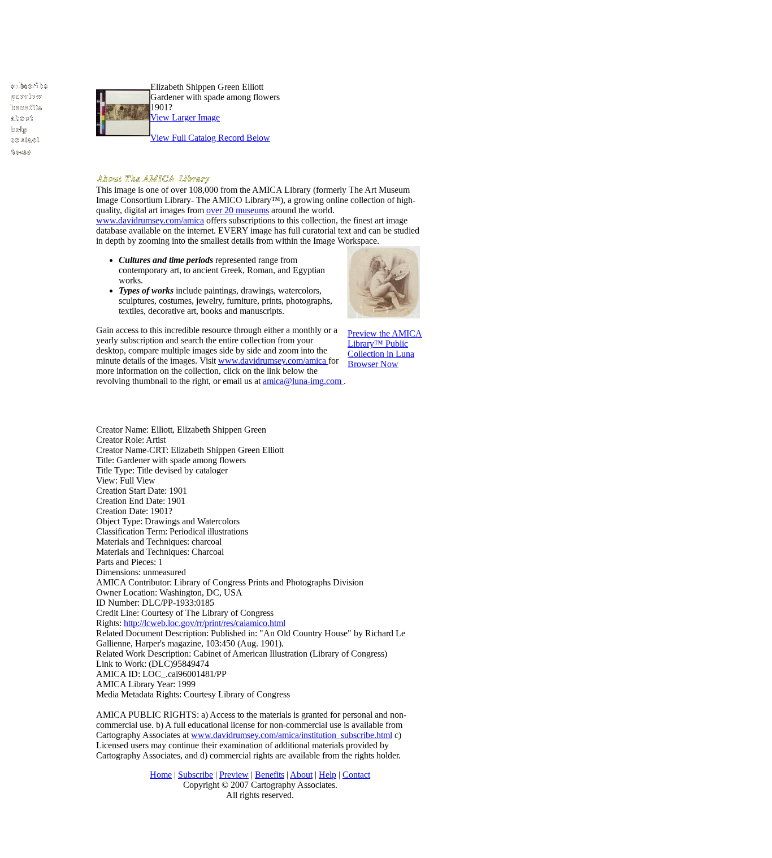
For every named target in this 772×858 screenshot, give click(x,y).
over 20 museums (237, 210)
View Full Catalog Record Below (210, 138)
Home (161, 774)
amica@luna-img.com (303, 381)
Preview (234, 774)
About (301, 774)
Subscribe (195, 774)
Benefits (269, 774)
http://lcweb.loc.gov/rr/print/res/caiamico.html (204, 623)
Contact (356, 774)
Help (327, 774)
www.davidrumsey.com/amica (150, 220)
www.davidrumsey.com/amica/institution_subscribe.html (291, 735)
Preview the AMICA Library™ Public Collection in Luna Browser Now (385, 349)
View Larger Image (185, 117)
